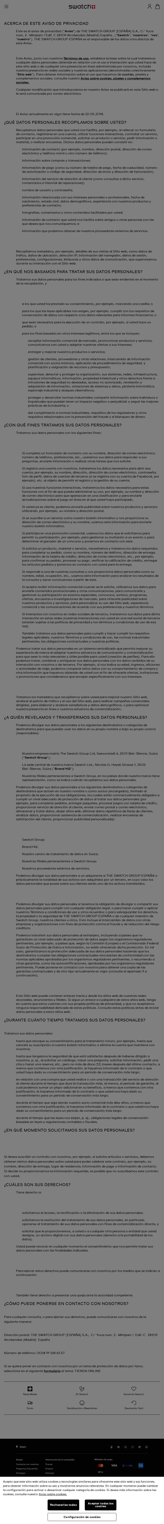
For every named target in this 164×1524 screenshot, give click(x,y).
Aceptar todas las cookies (100, 1505)
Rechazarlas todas (63, 1505)
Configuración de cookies (82, 1517)
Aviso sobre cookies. (53, 1494)
